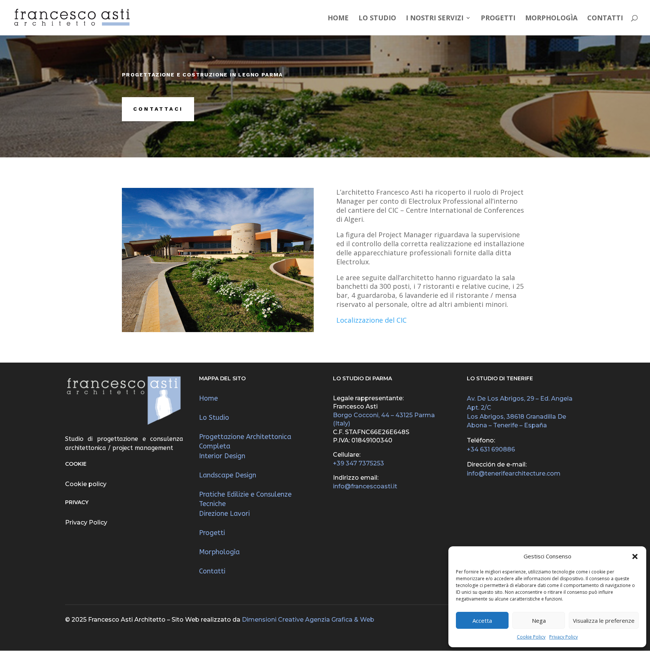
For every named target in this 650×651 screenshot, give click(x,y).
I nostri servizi (434, 18)
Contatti (605, 18)
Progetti (498, 18)
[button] (635, 556)
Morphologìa (551, 18)
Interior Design (222, 456)
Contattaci (158, 109)
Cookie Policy (531, 637)
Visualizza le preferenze (604, 620)
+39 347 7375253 (358, 463)
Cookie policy (85, 484)
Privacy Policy (563, 637)
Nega (539, 620)
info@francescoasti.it (365, 486)
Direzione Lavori (224, 513)
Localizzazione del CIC (371, 320)
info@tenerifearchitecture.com (513, 473)
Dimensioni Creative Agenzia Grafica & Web (308, 619)
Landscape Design (227, 475)
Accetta (482, 620)
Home (338, 18)
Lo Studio (377, 18)
